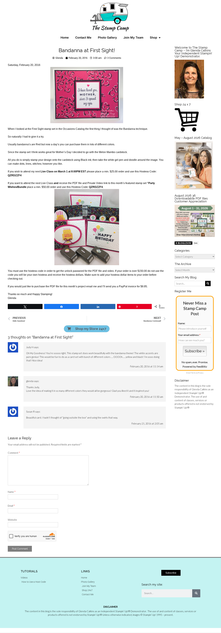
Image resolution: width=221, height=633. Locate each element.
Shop (153, 37)
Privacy (200, 373)
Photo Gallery (107, 37)
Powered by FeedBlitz (194, 366)
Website (12, 519)
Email (11, 505)
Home (65, 37)
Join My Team (133, 37)
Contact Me (83, 37)
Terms (193, 373)
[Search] (196, 593)
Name (12, 491)
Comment (14, 452)
